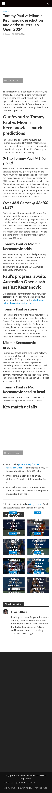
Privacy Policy (25, 788)
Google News (35, 504)
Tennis (6, 11)
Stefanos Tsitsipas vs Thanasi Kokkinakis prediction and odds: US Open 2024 (13, 587)
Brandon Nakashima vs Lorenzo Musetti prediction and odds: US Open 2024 (14, 568)
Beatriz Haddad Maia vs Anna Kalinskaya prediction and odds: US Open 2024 (38, 529)
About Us (8, 783)
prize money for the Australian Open (22, 466)
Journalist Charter (25, 783)
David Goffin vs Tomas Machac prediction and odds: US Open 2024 (14, 549)
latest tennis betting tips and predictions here (23, 302)
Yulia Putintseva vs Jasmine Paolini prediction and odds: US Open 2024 (38, 549)
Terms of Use (41, 788)
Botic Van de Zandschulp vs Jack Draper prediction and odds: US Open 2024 (13, 529)
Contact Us (9, 788)
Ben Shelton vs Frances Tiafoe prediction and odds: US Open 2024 (38, 568)
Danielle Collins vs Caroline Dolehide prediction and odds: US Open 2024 (38, 587)
